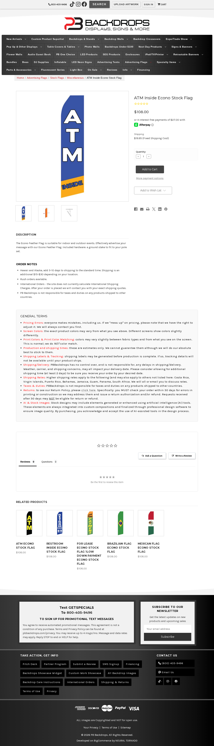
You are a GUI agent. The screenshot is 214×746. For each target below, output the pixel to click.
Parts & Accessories (19, 69)
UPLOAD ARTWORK (126, 4)
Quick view (29, 519)
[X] (153, 209)
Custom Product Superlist (47, 39)
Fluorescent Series (53, 69)
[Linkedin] (160, 209)
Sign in (148, 4)
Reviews (112, 69)
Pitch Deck (30, 664)
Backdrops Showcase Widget (42, 673)
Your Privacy (90, 727)
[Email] (141, 209)
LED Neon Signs (82, 62)
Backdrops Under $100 (119, 46)
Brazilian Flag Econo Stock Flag (119, 547)
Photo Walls (92, 46)
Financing (143, 69)
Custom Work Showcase (85, 673)
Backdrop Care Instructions (41, 682)
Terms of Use (31, 691)
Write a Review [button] (183, 455)
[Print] (147, 209)
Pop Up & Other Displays (22, 46)
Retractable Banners (186, 54)
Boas (25, 62)
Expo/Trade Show (177, 39)
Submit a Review (84, 664)
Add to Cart (29, 526)
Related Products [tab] (31, 502)
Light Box (76, 69)
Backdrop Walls (114, 39)
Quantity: (141, 151)
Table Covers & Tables (61, 46)
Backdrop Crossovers (146, 39)
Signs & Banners (182, 46)
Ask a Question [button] (153, 455)
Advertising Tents (108, 62)
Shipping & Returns (115, 682)
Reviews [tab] (25, 461)
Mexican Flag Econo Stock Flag (149, 547)
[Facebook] (84, 4)
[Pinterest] (166, 209)
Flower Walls (14, 54)
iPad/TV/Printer (155, 54)
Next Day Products (151, 46)
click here (88, 390)
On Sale (93, 69)
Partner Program (55, 664)
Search (99, 4)
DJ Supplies (41, 62)
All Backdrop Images (122, 673)
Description (26, 234)
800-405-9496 (59, 4)
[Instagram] (78, 4)
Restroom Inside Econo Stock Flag (57, 547)
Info (126, 69)
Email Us (167, 672)
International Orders (81, 682)
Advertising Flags (136, 62)
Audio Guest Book (39, 54)
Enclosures (133, 54)
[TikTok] (72, 4)
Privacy (52, 691)
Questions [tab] (46, 461)
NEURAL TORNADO (126, 740)
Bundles (12, 62)
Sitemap (126, 727)
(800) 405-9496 (172, 663)
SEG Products (111, 54)
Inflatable (60, 62)
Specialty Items (167, 62)
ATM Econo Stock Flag (25, 545)
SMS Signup (111, 664)
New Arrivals (15, 39)
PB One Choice (65, 54)
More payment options (150, 178)
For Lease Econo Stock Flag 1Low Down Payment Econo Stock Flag (89, 553)
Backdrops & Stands (82, 39)
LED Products (88, 54)
